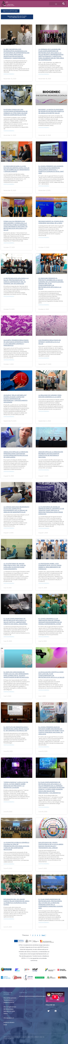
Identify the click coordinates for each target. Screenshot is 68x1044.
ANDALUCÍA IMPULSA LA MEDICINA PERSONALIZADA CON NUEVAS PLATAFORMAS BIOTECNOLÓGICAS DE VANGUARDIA (16, 454)
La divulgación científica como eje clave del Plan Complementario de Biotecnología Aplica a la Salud (51, 674)
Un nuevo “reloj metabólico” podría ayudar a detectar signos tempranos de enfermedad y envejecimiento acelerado (15, 398)
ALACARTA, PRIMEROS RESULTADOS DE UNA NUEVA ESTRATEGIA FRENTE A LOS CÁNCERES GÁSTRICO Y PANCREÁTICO (16, 342)
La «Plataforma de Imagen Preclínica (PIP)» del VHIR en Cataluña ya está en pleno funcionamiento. (15, 566)
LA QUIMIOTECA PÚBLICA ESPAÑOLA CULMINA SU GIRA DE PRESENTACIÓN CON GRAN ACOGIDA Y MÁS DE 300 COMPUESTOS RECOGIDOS (16, 846)
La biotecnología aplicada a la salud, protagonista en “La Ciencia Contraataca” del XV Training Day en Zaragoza (16, 280)
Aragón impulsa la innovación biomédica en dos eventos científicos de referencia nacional (50, 454)
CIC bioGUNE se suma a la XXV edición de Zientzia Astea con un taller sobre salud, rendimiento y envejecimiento (16, 168)
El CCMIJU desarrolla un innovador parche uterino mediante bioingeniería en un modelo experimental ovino (50, 621)
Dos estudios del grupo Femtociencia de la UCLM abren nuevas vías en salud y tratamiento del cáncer (50, 845)
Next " (44, 935)
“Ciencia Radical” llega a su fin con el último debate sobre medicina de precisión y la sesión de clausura (16, 784)
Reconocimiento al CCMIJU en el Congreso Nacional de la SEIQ (51, 222)
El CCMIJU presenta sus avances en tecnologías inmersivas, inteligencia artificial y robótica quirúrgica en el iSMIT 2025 (51, 169)
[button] (51, 1038)
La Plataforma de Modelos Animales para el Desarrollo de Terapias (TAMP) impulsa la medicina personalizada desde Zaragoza (51, 510)
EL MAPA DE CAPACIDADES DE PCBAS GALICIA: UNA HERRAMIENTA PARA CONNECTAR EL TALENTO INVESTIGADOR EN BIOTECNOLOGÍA (16, 674)
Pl (10, 1000)
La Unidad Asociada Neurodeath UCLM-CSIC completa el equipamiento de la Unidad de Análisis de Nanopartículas (16, 509)
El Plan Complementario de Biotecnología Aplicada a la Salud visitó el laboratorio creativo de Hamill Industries (15, 621)
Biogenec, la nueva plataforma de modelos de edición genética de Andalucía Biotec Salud (51, 111)
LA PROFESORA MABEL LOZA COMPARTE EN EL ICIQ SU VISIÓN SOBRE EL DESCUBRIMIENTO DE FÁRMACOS (49, 566)
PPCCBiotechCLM (9, 1018)
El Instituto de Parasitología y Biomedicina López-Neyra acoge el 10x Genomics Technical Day (16, 728)
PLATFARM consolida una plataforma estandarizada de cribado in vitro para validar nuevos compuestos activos (16, 112)
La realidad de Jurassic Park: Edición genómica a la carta (50, 396)
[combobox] (57, 3)
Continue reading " (9, 74)
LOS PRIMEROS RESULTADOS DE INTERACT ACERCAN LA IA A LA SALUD (49, 341)
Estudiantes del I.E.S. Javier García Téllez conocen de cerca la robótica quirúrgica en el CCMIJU (16, 901)
